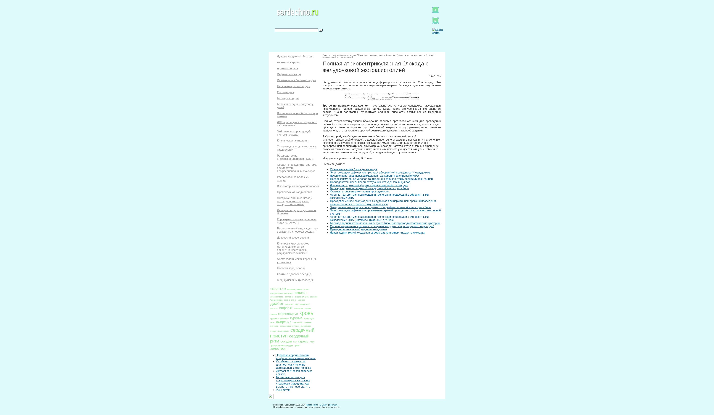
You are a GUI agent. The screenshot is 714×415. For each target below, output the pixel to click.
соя (295, 342)
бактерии (289, 297)
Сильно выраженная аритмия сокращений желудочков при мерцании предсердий (382, 226)
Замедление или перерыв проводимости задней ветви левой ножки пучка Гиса (380, 207)
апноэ (306, 289)
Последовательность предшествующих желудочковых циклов (370, 182)
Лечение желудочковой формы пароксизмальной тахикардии (369, 185)
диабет (277, 303)
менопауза (309, 318)
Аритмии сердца (287, 68)
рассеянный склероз (289, 326)
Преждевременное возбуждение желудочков (358, 229)
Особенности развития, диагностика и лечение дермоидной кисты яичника (293, 364)
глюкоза (301, 300)
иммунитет (305, 304)
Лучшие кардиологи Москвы (295, 56)
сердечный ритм (289, 338)
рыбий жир (306, 326)
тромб (297, 345)
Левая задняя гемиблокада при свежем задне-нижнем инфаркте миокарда (377, 232)
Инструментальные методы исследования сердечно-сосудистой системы (295, 201)
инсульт (274, 308)
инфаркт (285, 308)
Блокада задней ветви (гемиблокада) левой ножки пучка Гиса (369, 188)
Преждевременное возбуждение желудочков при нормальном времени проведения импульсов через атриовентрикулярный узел (383, 202)
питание (307, 322)
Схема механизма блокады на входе (353, 169)
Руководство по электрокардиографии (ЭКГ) (295, 157)
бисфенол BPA (301, 297)
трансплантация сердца (281, 345)
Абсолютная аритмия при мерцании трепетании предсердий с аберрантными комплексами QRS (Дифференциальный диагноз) (379, 218)
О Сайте (324, 405)
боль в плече (290, 300)
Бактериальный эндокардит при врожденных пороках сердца (297, 230)
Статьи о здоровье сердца (294, 274)
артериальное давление (281, 293)
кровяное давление (279, 318)
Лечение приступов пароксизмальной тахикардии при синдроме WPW (374, 175)
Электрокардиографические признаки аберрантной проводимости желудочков (380, 172)
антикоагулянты (294, 289)
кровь (306, 313)
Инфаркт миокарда (289, 74)
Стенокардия (285, 92)
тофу (312, 342)
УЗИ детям (283, 389)
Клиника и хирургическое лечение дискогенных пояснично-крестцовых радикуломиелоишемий (293, 248)
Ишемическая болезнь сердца (296, 80)
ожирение (283, 322)
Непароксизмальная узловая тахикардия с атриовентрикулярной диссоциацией (381, 178)
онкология (297, 322)
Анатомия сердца (288, 62)
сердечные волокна (279, 331)
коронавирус (288, 314)
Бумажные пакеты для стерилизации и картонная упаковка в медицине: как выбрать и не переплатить (293, 382)
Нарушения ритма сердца (293, 86)
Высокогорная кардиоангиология (298, 186)
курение (296, 318)
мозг (272, 322)
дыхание (289, 304)
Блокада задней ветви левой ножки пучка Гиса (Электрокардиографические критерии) (385, 223)
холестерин (279, 348)
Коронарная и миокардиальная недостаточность (296, 221)
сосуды (286, 341)
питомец (274, 326)
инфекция (298, 308)
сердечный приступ (292, 333)
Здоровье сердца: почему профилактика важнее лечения (296, 356)
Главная (326, 55)
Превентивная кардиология (294, 192)
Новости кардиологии (291, 268)
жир (296, 304)
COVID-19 (278, 289)
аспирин (301, 293)
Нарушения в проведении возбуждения (376, 55)
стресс (303, 341)
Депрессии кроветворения (293, 237)
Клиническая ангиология (292, 140)
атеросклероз (276, 297)
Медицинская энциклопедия (295, 280)
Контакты (333, 405)
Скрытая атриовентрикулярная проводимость (359, 191)
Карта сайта (312, 405)
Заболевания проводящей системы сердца (294, 133)
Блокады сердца (288, 98)
